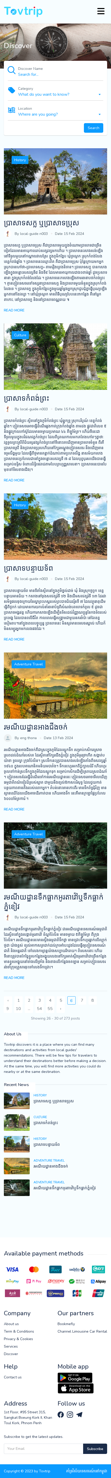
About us (11, 1323)
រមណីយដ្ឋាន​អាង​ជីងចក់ (36, 727)
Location (25, 108)
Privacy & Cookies (18, 1338)
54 (39, 1009)
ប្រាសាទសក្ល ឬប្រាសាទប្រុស (41, 223)
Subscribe (95, 1448)
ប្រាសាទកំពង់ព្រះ (26, 398)
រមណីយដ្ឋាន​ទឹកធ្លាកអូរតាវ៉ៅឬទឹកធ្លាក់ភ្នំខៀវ (54, 901)
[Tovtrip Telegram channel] (79, 1414)
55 (50, 1009)
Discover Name (30, 68)
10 (18, 1009)
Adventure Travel (28, 664)
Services (11, 1346)
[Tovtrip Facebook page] (61, 1414)
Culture (20, 335)
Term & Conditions (19, 1331)
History (20, 160)
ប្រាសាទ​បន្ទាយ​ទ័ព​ (28, 568)
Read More (14, 310)
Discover (11, 1353)
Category (25, 88)
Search (93, 127)
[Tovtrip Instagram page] (70, 1414)
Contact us (13, 1377)
